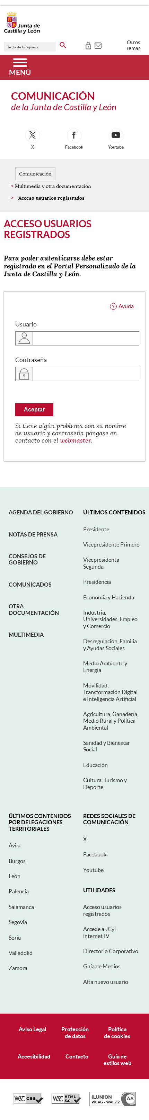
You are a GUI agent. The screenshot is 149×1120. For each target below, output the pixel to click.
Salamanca (21, 907)
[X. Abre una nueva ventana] (32, 136)
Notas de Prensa (33, 534)
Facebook (94, 854)
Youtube (93, 870)
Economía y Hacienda (108, 597)
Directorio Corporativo (110, 951)
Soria (15, 937)
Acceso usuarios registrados (102, 910)
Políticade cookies (117, 1032)
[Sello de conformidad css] (28, 1102)
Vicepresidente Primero (111, 544)
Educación (95, 765)
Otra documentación (34, 609)
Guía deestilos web (117, 1059)
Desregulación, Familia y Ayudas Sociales (110, 644)
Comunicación (35, 174)
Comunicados (30, 584)
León (14, 876)
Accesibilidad (34, 1056)
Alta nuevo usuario (105, 982)
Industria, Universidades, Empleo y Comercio (110, 619)
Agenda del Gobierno (41, 512)
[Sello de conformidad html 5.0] (66, 1102)
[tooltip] (88, 45)
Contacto (76, 1056)
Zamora (18, 968)
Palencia (19, 891)
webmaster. (76, 440)
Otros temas (133, 45)
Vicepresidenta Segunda (101, 563)
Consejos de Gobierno (27, 559)
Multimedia (26, 635)
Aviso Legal (32, 1029)
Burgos (17, 861)
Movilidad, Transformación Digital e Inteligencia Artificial (110, 692)
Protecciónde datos (75, 1032)
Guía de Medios (102, 966)
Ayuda (126, 306)
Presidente (96, 529)
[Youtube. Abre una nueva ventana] (116, 136)
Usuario (26, 324)
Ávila (14, 845)
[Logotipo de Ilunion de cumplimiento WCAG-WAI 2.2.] (112, 1104)
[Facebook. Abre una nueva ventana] (74, 136)
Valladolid (21, 953)
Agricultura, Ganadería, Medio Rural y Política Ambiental (110, 721)
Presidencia (97, 582)
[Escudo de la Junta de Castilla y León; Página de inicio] (22, 32)
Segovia (18, 922)
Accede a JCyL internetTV (100, 932)
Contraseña (31, 360)
